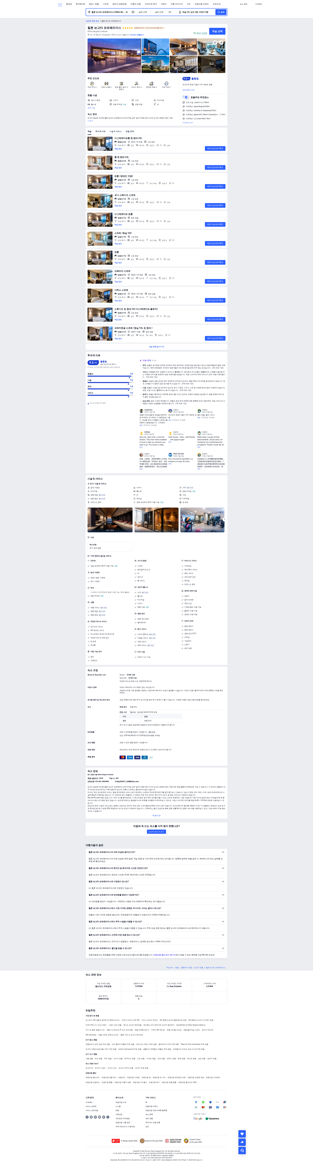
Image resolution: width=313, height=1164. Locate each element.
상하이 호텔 (171, 1059)
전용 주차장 (186, 491)
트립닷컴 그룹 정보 (123, 1122)
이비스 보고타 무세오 (149, 1020)
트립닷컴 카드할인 (140, 1082)
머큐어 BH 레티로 (158, 1030)
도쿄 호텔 (141, 1059)
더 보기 (90, 121)
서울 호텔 (89, 1059)
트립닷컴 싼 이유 (159, 1077)
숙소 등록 (149, 1114)
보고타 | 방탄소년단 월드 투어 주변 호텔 (101, 1049)
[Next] (224, 519)
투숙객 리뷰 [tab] (100, 131)
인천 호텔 (161, 1059)
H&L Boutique (91, 1035)
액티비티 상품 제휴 (152, 1122)
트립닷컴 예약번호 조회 (177, 1077)
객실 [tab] (89, 131)
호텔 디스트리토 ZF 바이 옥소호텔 (119, 1030)
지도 (189, 4)
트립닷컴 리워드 (202, 4)
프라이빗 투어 (151, 4)
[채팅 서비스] (242, 1150)
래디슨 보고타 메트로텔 (132, 1025)
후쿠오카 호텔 (129, 1059)
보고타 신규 (112, 1068)
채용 (117, 1110)
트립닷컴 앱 (146, 1077)
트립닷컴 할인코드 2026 (187, 1082)
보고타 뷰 (89, 1068)
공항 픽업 (94, 495)
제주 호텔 (108, 1059)
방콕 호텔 (181, 1059)
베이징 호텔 (191, 1059)
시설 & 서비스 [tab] (116, 131)
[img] (114, 55)
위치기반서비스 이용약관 (125, 1126)
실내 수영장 (95, 487)
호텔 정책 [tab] (130, 131)
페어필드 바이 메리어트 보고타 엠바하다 (158, 1025)
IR (146, 1102)
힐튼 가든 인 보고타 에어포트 (132, 1035)
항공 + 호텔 (94, 4)
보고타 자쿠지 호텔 (126, 1068)
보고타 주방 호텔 (141, 1068)
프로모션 (217, 4)
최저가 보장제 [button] (201, 33)
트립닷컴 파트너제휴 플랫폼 (156, 1110)
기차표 (106, 4)
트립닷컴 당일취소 (93, 1082)
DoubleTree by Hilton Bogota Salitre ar (190, 1025)
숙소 (60, 4)
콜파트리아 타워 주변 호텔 (168, 1044)
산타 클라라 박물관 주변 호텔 (123, 1044)
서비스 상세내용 (92, 1110)
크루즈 (164, 4)
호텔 (177, 968)
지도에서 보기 (187, 123)
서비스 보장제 (91, 1106)
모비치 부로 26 (207, 1030)
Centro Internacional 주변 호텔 (129, 1049)
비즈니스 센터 (95, 502)
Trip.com (169, 968)
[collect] (242, 1134)
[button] (251, 4)
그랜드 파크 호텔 (114, 1025)
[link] (243, 4)
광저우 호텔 (211, 1059)
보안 (147, 1126)
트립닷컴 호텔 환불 (169, 1082)
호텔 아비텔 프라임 (174, 1030)
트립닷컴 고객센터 (213, 1077)
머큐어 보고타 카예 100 (131, 1020)
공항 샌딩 (94, 499)
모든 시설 (91, 108)
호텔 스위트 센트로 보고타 (108, 1035)
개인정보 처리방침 (123, 1118)
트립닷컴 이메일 (133, 1077)
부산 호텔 (98, 1059)
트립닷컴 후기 (154, 1082)
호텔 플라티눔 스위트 (191, 1030)
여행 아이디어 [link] (177, 4)
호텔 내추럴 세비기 (142, 1030)
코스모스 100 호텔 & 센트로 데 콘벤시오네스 (103, 1020)
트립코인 (121, 1077)
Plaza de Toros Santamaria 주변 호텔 (194, 1044)
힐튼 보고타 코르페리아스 (104, 28)
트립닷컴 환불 (107, 1082)
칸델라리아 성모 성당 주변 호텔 (98, 1044)
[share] (242, 1142)
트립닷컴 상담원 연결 (196, 1077)
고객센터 (89, 1102)
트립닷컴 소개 (121, 1102)
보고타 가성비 (100, 1068)
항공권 (69, 4)
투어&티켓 (80, 4)
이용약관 (119, 1114)
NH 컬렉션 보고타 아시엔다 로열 (200, 1020)
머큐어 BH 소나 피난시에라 (96, 1025)
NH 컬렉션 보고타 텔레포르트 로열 (173, 1020)
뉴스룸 (118, 1106)
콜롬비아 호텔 (186, 968)
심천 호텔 (201, 1059)
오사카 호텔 (118, 1059)
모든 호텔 (149, 1118)
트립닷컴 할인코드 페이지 (164, 955)
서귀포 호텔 (151, 1059)
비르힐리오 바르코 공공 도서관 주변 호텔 (188, 1049)
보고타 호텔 (198, 968)
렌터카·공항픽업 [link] (119, 4)
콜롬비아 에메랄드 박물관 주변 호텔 (157, 1049)
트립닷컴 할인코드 (93, 1077)
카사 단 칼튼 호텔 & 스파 (95, 1030)
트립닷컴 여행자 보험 (122, 1082)
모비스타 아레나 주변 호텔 (146, 1044)
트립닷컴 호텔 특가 (109, 1077)
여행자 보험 (136, 4)
